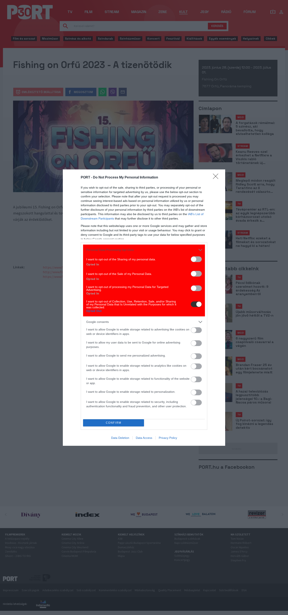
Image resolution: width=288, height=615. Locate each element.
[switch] (196, 259)
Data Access (144, 437)
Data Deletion (120, 437)
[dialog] (144, 307)
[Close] (217, 178)
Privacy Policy (168, 437)
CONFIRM (113, 422)
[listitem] (144, 250)
